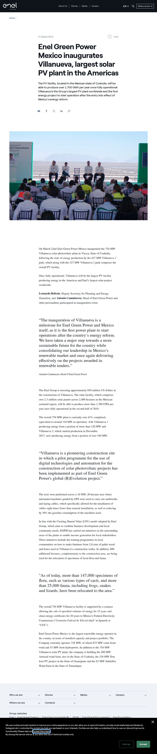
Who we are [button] (16, 694)
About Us (63, 6)
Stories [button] (49, 694)
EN (124, 6)
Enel (11, 717)
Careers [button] (120, 694)
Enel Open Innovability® (55, 717)
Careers (95, 6)
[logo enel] (10, 6)
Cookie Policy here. (41, 731)
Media (84, 6)
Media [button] (83, 694)
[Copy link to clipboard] (68, 111)
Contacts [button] (50, 702)
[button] (38, 111)
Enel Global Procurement (95, 717)
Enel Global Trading (28, 717)
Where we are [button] (17, 702)
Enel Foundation (122, 717)
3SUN (75, 717)
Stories (74, 6)
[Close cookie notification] (153, 722)
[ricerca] (133, 6)
